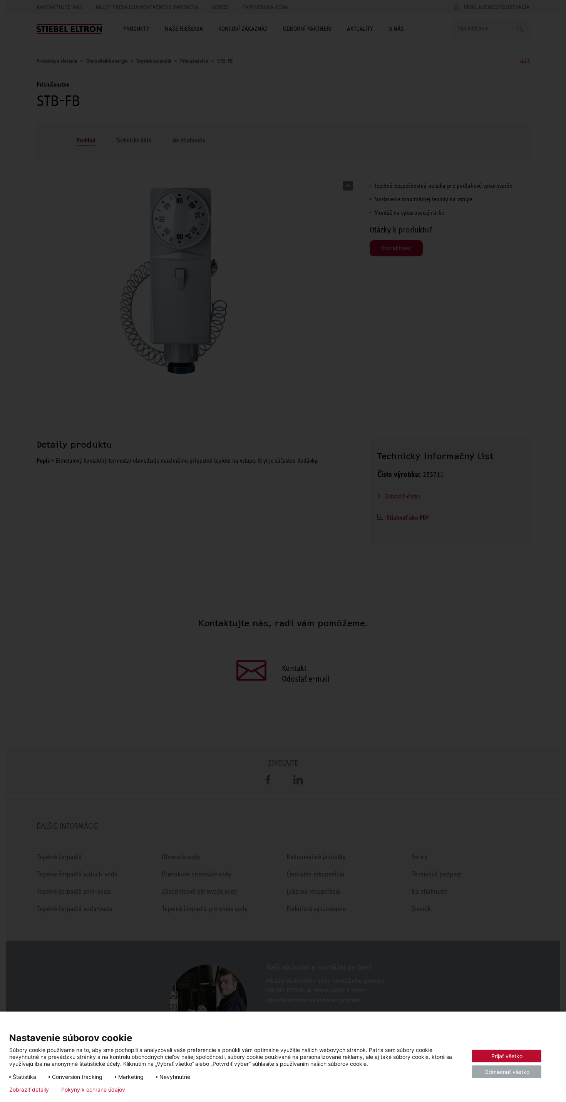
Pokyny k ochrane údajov (93, 1090)
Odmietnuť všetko (506, 1072)
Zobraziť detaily (29, 1090)
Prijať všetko (506, 1056)
